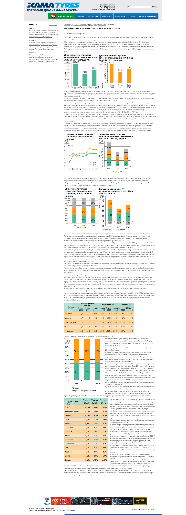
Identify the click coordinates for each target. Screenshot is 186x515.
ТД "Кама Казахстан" (79, 25)
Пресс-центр (120, 16)
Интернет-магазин (65, 16)
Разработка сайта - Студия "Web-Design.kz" (144, 509)
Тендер (132, 16)
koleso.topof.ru (79, 34)
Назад (66, 493)
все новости (53, 24)
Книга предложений (148, 16)
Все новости (102, 25)
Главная (80, 16)
